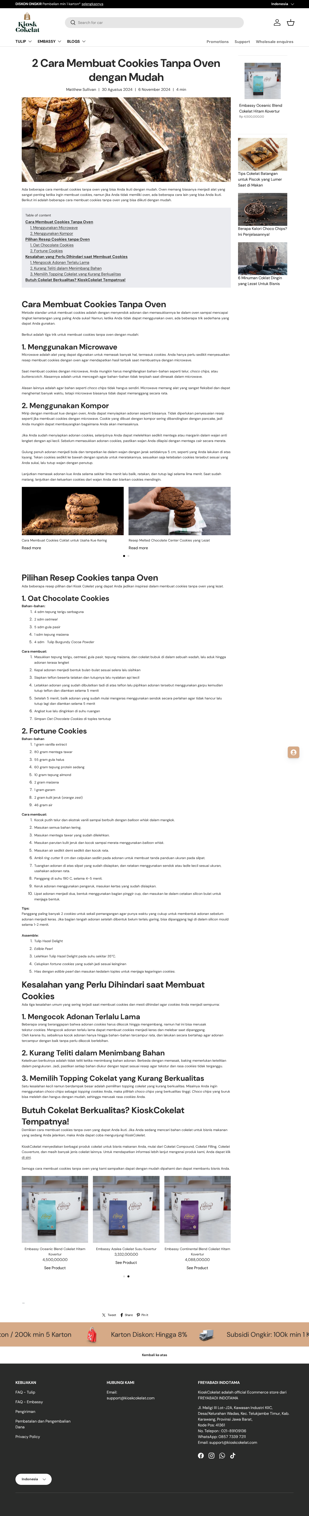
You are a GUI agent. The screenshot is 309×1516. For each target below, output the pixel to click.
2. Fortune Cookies (46, 250)
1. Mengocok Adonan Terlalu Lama (59, 262)
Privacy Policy (27, 1436)
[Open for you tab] (293, 752)
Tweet (112, 1315)
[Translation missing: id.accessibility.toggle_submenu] (30, 41)
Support (242, 41)
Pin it (144, 1315)
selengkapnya (78, 4)
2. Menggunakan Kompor (51, 233)
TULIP (20, 41)
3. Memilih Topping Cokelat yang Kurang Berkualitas (75, 274)
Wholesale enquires (275, 41)
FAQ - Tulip (25, 1392)
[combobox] (154, 22)
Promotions (218, 41)
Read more (31, 547)
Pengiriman (25, 1411)
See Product (55, 1267)
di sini (26, 1157)
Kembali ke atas (154, 1355)
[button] (290, 22)
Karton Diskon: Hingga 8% (80, 1334)
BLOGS (73, 41)
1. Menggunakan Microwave (54, 227)
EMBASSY (47, 41)
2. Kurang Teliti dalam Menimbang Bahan (66, 268)
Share (129, 1315)
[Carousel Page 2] (128, 556)
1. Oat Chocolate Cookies (52, 245)
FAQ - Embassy (29, 1401)
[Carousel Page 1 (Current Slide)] (124, 556)
